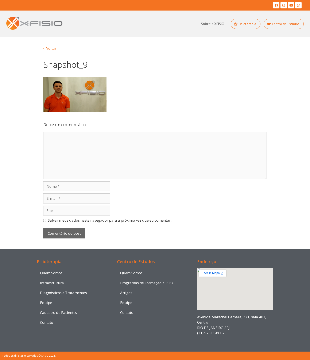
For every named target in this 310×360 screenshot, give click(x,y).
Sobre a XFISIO (212, 23)
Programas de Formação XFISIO (146, 282)
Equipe (46, 302)
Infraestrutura (52, 282)
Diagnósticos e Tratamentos (63, 292)
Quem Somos (51, 272)
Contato (46, 322)
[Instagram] (283, 5)
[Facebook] (276, 5)
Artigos (126, 292)
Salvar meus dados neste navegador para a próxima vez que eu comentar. (109, 220)
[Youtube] (291, 5)
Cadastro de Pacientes (58, 312)
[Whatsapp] (298, 5)
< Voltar (49, 48)
